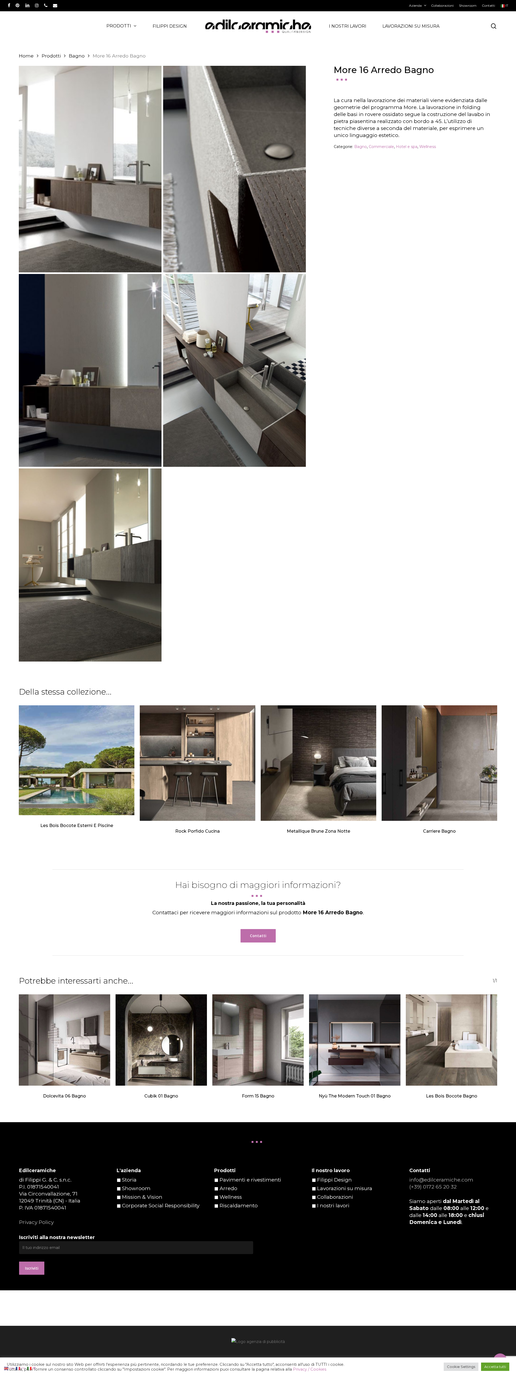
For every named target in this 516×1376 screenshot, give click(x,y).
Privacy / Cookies (309, 1369)
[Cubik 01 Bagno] (161, 1040)
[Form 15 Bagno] (258, 1040)
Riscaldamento (239, 1205)
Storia (129, 1180)
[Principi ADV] (258, 1343)
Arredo (228, 1188)
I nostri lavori (333, 1205)
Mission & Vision (142, 1197)
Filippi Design (334, 1180)
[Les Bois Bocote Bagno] (451, 1040)
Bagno (77, 56)
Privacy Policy (36, 1222)
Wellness (427, 146)
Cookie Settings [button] (461, 1366)
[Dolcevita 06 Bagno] (64, 1040)
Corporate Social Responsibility (160, 1205)
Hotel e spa (406, 146)
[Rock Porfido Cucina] (197, 763)
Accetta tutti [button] (495, 1366)
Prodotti (51, 56)
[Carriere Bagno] (439, 763)
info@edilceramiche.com (441, 1180)
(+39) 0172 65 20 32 (433, 1187)
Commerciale (381, 146)
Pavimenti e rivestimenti (250, 1180)
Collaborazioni (335, 1197)
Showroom (136, 1188)
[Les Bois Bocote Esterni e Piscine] (76, 760)
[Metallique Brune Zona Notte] (318, 763)
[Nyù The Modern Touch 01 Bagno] (354, 1040)
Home (26, 56)
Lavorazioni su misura (344, 1188)
